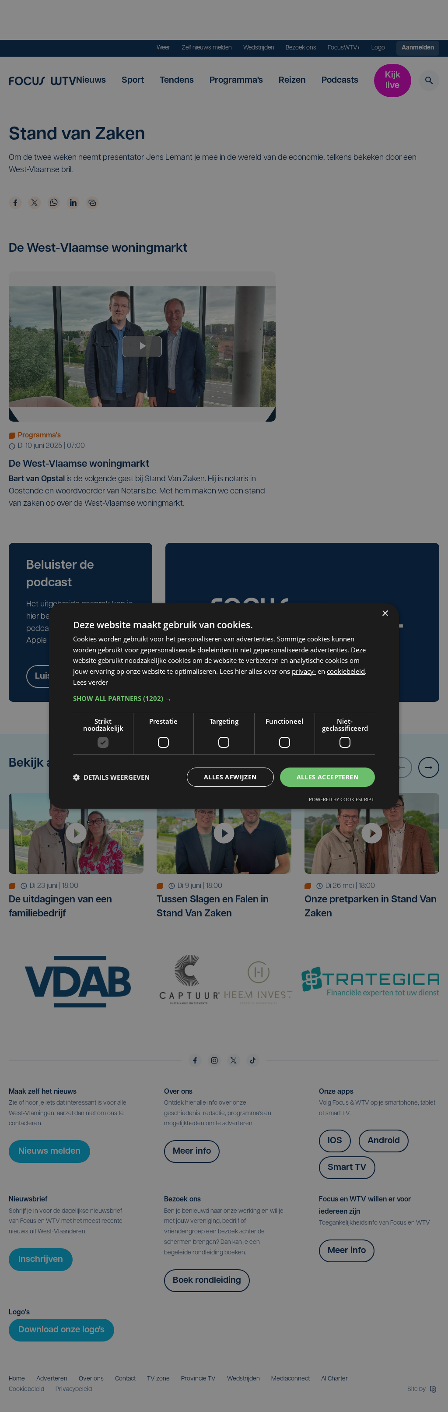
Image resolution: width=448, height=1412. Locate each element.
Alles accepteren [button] (327, 777)
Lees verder (90, 682)
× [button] (385, 613)
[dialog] (224, 706)
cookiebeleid (346, 671)
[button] (224, 698)
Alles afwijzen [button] (230, 777)
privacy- (304, 671)
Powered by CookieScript (341, 799)
